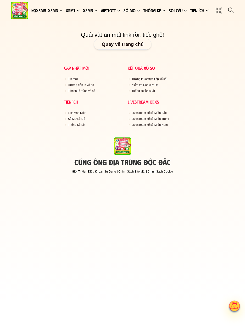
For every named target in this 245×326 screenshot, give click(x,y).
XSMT (70, 10)
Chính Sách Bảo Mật (131, 171)
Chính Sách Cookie (160, 171)
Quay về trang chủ (123, 44)
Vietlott (108, 10)
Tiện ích (197, 10)
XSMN (53, 10)
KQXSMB (38, 10)
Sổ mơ (129, 10)
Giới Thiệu (79, 171)
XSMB (88, 10)
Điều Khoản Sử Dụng (102, 171)
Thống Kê (152, 10)
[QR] (218, 10)
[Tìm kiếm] (231, 10)
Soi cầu (176, 10)
